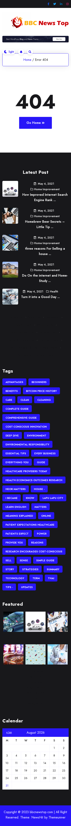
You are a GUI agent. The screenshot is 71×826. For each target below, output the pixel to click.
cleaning (44, 400)
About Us (34, 317)
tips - (9, 587)
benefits (12, 391)
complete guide (17, 409)
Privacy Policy (22, 325)
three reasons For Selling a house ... (45, 251)
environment (36, 435)
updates (27, 587)
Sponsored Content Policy (35, 355)
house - (39, 489)
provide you (14, 542)
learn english (16, 507)
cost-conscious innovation (26, 427)
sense (24, 560)
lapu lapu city (53, 498)
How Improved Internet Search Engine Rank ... (45, 197)
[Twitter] (54, 4)
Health (54, 291)
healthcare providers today (26, 471)
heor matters (16, 489)
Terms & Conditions (21, 340)
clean (25, 400)
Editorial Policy (49, 340)
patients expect (17, 534)
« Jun (9, 732)
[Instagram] (67, 4)
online (46, 516)
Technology (15, 578)
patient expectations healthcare (30, 525)
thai (51, 578)
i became (12, 498)
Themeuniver (57, 817)
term (36, 578)
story (10, 569)
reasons (37, 542)
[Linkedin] (61, 4)
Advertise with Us (22, 332)
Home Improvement (47, 189)
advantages (14, 382)
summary (53, 569)
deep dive (12, 435)
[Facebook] (48, 4)
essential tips (16, 453)
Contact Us (15, 317)
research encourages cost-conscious (34, 551)
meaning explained (19, 516)
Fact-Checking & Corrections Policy (33, 347)
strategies (30, 569)
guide (41, 462)
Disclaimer (52, 317)
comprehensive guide (21, 418)
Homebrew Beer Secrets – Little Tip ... (45, 224)
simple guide (45, 560)
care (9, 400)
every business (45, 453)
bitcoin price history (41, 391)
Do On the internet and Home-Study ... (45, 278)
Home (27, 59)
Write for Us (44, 325)
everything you (17, 462)
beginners (39, 382)
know (30, 498)
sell (8, 560)
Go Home (33, 122)
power (42, 534)
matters (41, 507)
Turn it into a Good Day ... (40, 297)
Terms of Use (47, 332)
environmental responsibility (27, 444)
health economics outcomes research (34, 480)
